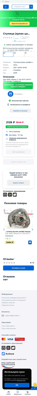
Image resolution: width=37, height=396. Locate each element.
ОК (17, 385)
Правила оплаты (8, 305)
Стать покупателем (9, 328)
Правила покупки (8, 303)
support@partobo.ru (12, 315)
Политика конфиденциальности (14, 298)
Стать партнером (8, 326)
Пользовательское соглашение (13, 300)
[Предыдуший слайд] (4, 229)
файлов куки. (21, 380)
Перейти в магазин (20, 111)
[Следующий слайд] (32, 229)
